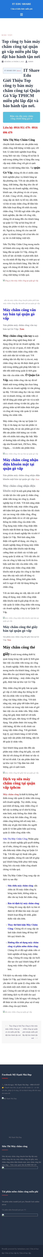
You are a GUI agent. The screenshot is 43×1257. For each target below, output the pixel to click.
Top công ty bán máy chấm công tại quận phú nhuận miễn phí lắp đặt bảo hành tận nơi (30, 1032)
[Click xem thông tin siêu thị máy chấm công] (20, 1222)
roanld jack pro (18, 1202)
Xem (37, 479)
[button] (21, 117)
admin (30, 61)
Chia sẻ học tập (10, 1253)
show (18, 71)
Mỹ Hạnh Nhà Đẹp (22, 1085)
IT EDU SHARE (21, 3)
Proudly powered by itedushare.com (15, 1249)
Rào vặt (7, 35)
